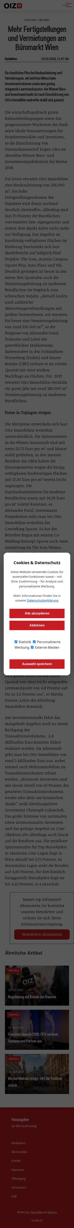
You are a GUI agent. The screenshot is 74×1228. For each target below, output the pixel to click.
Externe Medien (46, 647)
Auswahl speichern (37, 664)
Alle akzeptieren (37, 613)
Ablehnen (37, 625)
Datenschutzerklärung (42, 600)
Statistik (24, 642)
